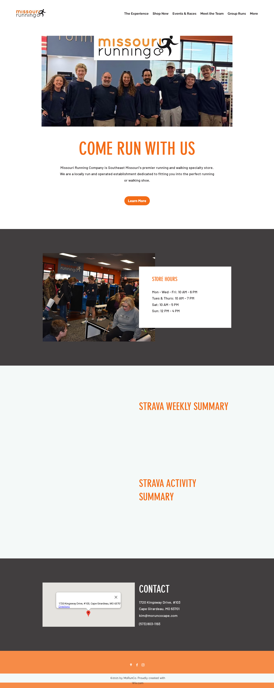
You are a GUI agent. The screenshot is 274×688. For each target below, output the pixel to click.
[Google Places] (131, 665)
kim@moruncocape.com (158, 615)
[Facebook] (137, 665)
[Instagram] (143, 665)
